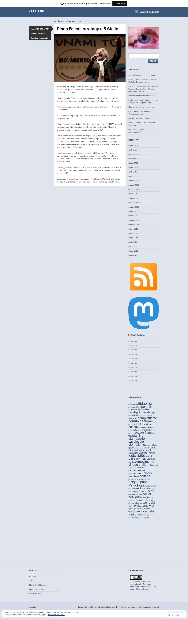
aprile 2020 (132, 150)
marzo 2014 (132, 247)
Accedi (31, 581)
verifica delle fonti (141, 512)
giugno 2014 (133, 238)
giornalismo (136, 444)
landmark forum (147, 453)
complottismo (147, 418)
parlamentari (136, 470)
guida (153, 447)
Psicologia (136, 485)
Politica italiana (39, 33)
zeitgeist (145, 518)
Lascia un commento (39, 38)
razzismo (149, 486)
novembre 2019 (134, 154)
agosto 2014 (133, 233)
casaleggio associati (142, 414)
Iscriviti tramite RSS (149, 12)
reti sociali (143, 488)
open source (141, 467)
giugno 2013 (133, 251)
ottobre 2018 (133, 194)
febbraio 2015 (133, 220)
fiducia (149, 432)
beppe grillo (144, 407)
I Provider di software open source (141, 107)
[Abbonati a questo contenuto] (129, 335)
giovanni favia (151, 445)
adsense (132, 404)
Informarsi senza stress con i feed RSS (142, 96)
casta (143, 415)
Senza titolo (132, 341)
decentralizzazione (145, 427)
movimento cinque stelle (141, 463)
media (152, 459)
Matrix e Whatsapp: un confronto (140, 118)
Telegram (138, 503)
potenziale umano (139, 479)
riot (150, 488)
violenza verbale (142, 515)
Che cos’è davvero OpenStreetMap (141, 75)
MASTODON (138, 335)
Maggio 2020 (133, 146)
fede (146, 429)
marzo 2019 (132, 176)
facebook (139, 430)
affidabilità (144, 403)
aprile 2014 (132, 242)
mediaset (133, 462)
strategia (144, 497)
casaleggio (134, 412)
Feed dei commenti (36, 589)
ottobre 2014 (133, 229)
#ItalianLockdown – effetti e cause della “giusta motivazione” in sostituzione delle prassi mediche (143, 89)
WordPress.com (35, 594)
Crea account (34, 576)
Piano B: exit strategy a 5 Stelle (87, 29)
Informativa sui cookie (56, 615)
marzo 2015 (132, 216)
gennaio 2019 (133, 185)
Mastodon (134, 458)
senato (138, 491)
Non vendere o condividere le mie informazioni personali (137, 607)
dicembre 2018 (134, 189)
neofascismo (152, 465)
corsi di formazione (142, 424)
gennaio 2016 (133, 207)
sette (151, 491)
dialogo (131, 430)
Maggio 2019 (133, 167)
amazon (131, 407)
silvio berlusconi (135, 494)
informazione (135, 450)
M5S (141, 456)
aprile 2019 (132, 172)
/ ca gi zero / (37, 10)
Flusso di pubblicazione (38, 585)
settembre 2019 (134, 159)
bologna (141, 410)
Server (144, 491)
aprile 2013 (132, 255)
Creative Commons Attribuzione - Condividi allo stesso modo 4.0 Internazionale (143, 586)
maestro (150, 456)
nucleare (131, 468)
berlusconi (132, 410)
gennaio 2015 (133, 225)
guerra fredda (144, 448)
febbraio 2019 (133, 181)
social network (139, 495)
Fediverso (139, 432)
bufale (148, 410)
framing (138, 435)
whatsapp (134, 517)
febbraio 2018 (133, 198)
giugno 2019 (133, 163)
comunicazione (140, 421)
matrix (145, 458)
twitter (140, 509)
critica (132, 427)
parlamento (135, 473)
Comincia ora (120, 3)
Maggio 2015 (133, 211)
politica (144, 476)
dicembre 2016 (134, 203)
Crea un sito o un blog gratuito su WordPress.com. (96, 607)
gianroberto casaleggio (136, 440)
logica (133, 456)
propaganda (139, 482)
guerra (138, 448)
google (131, 447)
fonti (130, 436)
